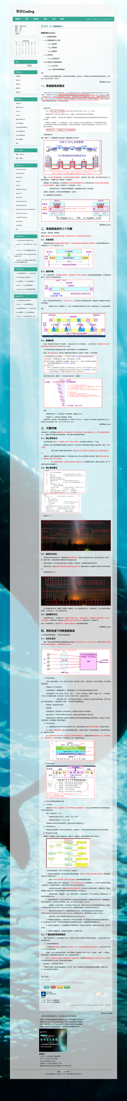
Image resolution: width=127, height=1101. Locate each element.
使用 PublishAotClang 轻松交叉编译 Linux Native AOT (55, 1066)
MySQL (19, 103)
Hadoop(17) (19, 193)
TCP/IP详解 (47, 980)
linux (18, 111)
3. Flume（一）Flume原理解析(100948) (26, 250)
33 (20, 32)
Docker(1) (18, 181)
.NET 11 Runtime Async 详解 (48, 1058)
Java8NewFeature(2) (21, 205)
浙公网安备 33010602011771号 (56, 1074)
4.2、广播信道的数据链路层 (56, 69)
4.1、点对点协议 (53, 66)
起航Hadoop (20, 107)
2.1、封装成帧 (52, 44)
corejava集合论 (20, 131)
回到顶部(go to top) (105, 82)
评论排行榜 (19, 269)
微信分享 (67, 987)
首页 (27, 19)
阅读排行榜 (19, 236)
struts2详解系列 (20, 135)
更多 (17, 143)
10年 (20, 28)
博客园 (17, 19)
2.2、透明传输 (52, 47)
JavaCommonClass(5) (21, 213)
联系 (45, 19)
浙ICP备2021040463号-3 (74, 1074)
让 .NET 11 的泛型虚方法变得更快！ (50, 1056)
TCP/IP (46, 977)
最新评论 (18, 88)
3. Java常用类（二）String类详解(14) (25, 281)
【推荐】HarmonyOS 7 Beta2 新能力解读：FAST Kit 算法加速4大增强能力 (61, 1022)
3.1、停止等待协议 (53, 58)
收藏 (106, 1005)
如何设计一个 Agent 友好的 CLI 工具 (50, 1063)
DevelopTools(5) (20, 173)
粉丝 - (48, 993)
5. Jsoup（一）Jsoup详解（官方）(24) (25, 316)
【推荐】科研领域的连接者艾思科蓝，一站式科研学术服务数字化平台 (59, 1026)
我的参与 (18, 84)
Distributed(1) (19, 177)
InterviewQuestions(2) (21, 201)
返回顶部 (109, 1013)
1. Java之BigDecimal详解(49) (23, 300)
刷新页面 (103, 1013)
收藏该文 (60, 987)
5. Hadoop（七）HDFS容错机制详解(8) (26, 289)
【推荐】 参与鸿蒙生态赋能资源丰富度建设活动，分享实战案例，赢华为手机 (61, 1019)
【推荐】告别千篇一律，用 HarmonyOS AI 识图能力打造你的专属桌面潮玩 (61, 1024)
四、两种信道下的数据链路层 (53, 62)
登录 (62, 1016)
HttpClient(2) (19, 197)
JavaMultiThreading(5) (21, 217)
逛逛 (68, 1016)
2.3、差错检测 (52, 51)
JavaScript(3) (19, 221)
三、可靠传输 (49, 55)
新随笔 (36, 19)
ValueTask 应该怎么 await (47, 1061)
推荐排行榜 (19, 296)
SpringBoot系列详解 (21, 127)
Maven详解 (19, 139)
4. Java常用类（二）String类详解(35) (25, 312)
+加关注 (43, 997)
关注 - (54, 993)
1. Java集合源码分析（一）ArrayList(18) (26, 273)
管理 (62, 19)
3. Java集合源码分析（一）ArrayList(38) (26, 308)
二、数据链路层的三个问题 (52, 40)
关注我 (53, 987)
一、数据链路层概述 (50, 36)
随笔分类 (18, 165)
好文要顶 (46, 987)
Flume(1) (18, 185)
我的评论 (18, 80)
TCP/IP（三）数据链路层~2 (53, 1002)
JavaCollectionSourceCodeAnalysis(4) (26, 209)
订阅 (53, 19)
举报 (109, 1005)
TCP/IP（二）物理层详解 (53, 1000)
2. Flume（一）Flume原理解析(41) (24, 304)
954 (20, 30)
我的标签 (18, 92)
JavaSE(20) (19, 225)
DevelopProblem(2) (21, 169)
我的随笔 (18, 76)
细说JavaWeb (20, 119)
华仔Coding (25, 11)
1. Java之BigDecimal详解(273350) (24, 240)
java (18, 115)
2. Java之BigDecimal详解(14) (23, 277)
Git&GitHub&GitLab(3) (21, 189)
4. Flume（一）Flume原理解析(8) (24, 285)
